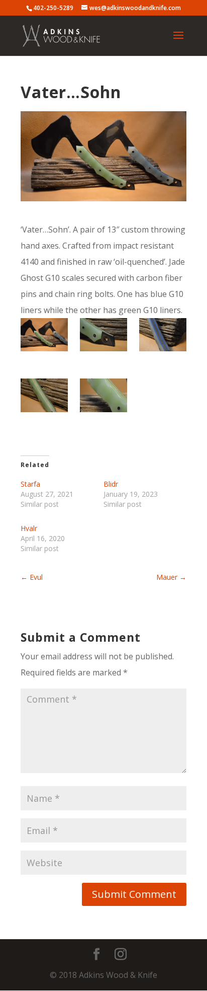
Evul (32, 577)
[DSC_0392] (103, 338)
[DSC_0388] (44, 338)
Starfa (30, 484)
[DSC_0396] (103, 398)
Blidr (111, 484)
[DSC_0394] (162, 338)
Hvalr (29, 528)
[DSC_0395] (44, 398)
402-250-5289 (53, 8)
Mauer (171, 577)
